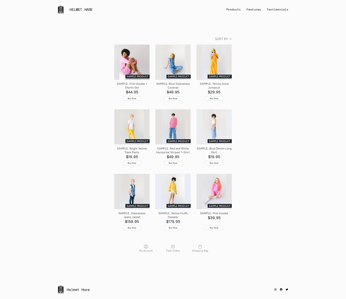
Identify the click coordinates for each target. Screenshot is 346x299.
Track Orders (173, 250)
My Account (146, 250)
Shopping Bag (200, 250)
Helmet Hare (81, 9)
